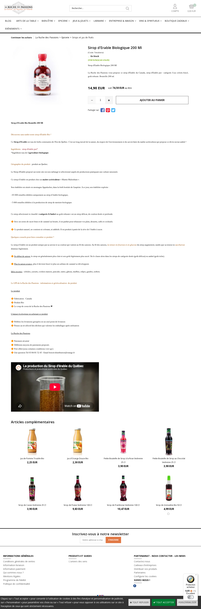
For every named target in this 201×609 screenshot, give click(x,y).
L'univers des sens (78, 561)
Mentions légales (11, 576)
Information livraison (13, 565)
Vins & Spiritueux (149, 20)
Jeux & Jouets (80, 20)
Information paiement (14, 568)
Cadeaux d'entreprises (145, 565)
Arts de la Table (26, 20)
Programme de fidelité (14, 580)
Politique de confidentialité (16, 583)
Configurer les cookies (145, 576)
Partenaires (140, 572)
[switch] (190, 597)
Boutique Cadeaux (176, 20)
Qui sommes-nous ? (13, 572)
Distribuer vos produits (145, 568)
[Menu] (196, 575)
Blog (8, 20)
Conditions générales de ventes (19, 561)
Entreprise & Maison (121, 20)
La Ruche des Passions (47, 37)
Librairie (99, 20)
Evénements (12, 28)
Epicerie (63, 20)
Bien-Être (47, 20)
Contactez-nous (142, 561)
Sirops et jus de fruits (83, 37)
